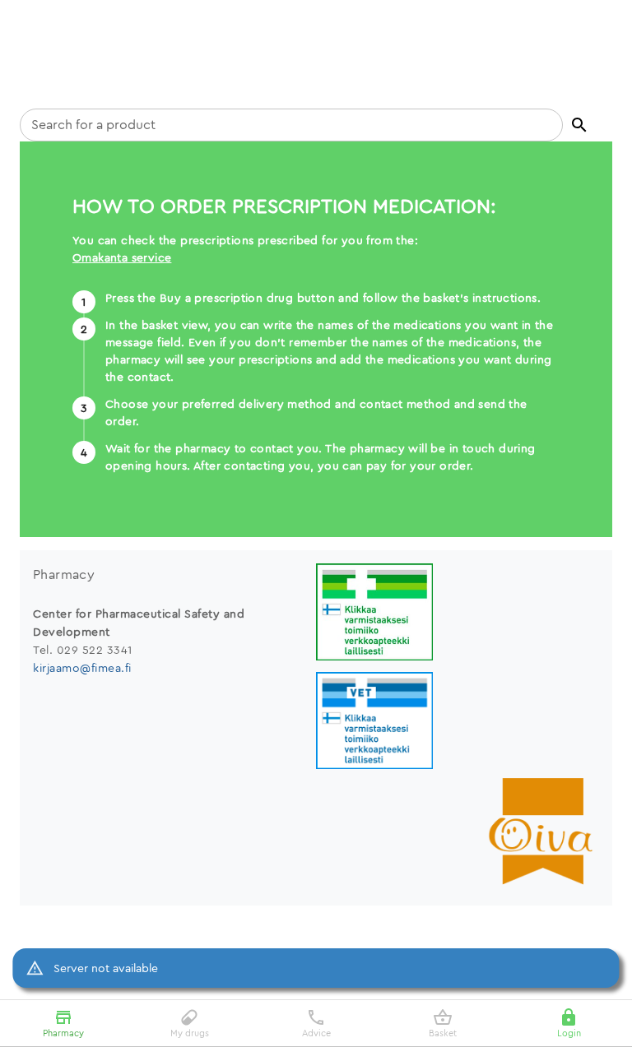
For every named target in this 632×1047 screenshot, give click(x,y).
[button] (579, 125)
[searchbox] (291, 125)
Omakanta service (121, 257)
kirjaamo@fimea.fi (82, 667)
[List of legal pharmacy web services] (457, 614)
